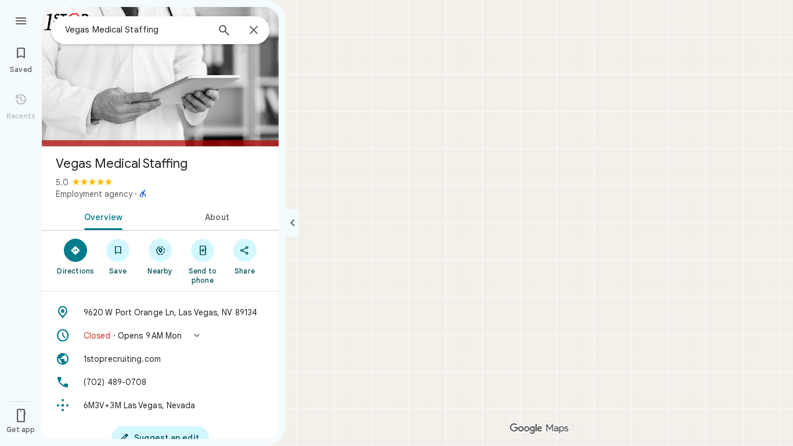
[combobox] (136, 30)
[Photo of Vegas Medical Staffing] (160, 76)
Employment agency (94, 194)
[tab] (101, 216)
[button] (160, 335)
